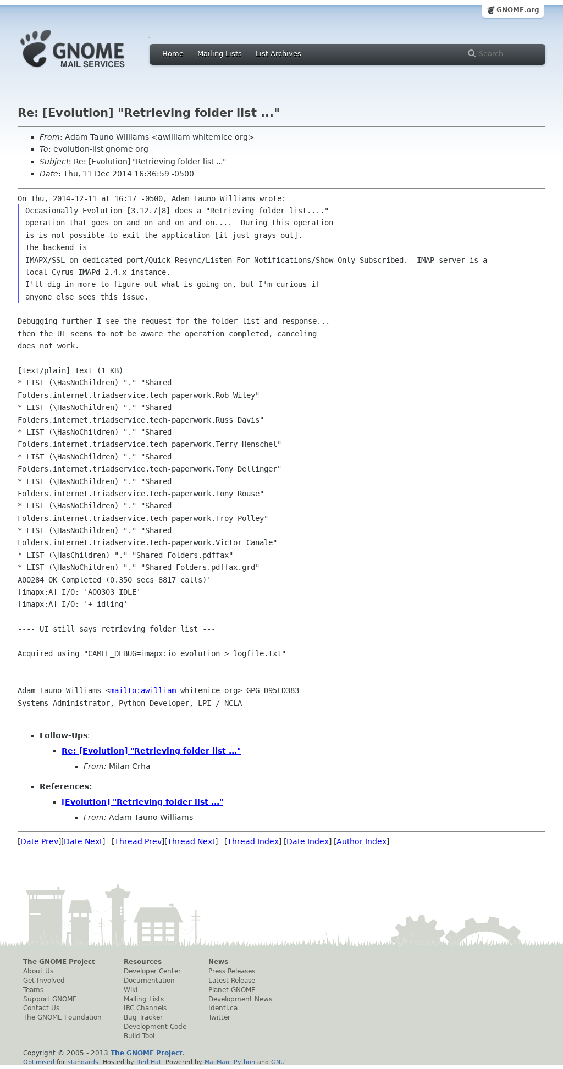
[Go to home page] (89, 70)
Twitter (219, 1017)
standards (83, 1062)
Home (173, 53)
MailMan (217, 1062)
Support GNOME (50, 999)
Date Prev (39, 841)
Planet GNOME (232, 990)
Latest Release (231, 980)
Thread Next (191, 841)
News (218, 962)
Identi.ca (223, 1008)
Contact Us (41, 1008)
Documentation (149, 980)
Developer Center (152, 971)
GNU (278, 1062)
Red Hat (148, 1062)
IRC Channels (145, 1008)
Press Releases (231, 971)
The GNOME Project (59, 962)
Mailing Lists (219, 53)
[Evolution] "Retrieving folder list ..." (142, 801)
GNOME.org (517, 10)
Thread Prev (138, 841)
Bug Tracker (143, 1017)
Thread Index (253, 841)
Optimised (38, 1062)
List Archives (278, 53)
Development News (240, 999)
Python (244, 1062)
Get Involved (44, 980)
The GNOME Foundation (62, 1017)
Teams (33, 990)
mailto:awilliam (143, 690)
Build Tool (139, 1036)
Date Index (307, 841)
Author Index (361, 841)
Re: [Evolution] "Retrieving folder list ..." (151, 750)
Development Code (155, 1027)
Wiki (130, 990)
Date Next (83, 841)
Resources (143, 962)
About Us (38, 971)
